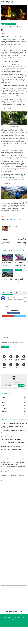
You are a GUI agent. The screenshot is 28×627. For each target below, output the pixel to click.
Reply (26, 301)
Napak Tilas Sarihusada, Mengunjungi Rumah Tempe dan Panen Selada (7, 240)
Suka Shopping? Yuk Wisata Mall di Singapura (12, 439)
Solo (14, 24)
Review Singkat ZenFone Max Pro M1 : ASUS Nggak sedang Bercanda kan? (21, 240)
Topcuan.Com (5, 462)
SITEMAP (14, 619)
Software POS (5, 470)
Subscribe (21, 385)
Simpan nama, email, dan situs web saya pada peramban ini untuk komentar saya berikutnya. (13, 343)
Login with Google (9, 315)
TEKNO (15, 617)
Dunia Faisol (9, 297)
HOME (4, 617)
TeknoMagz (15, 624)
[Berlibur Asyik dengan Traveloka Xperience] (7, 273)
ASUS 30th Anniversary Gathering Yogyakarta (12, 449)
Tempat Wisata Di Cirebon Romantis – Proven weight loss (14, 474)
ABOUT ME (9, 617)
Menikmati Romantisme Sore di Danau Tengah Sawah (13, 475)
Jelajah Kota (10, 24)
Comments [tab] (8, 292)
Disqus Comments (21, 292)
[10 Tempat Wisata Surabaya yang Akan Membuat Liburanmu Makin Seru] (20, 257)
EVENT (3, 402)
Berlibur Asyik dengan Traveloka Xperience (11, 446)
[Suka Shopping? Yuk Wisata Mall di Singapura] (7, 257)
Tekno (3, 397)
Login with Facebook (14, 313)
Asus (3, 405)
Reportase (4, 411)
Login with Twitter (21, 315)
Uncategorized (18, 269)
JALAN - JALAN (4, 24)
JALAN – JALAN (21, 617)
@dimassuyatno (17, 611)
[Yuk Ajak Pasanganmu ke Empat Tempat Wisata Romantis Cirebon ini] (20, 273)
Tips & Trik (4, 414)
